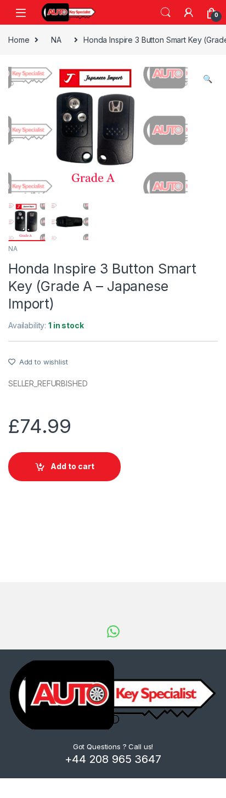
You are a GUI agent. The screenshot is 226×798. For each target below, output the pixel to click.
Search (166, 13)
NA (56, 39)
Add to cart (72, 466)
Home (18, 39)
